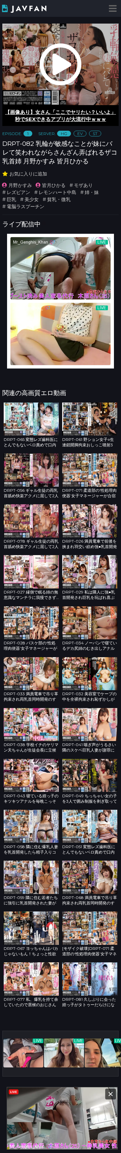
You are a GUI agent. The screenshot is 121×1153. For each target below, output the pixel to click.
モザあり (83, 185)
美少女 (32, 199)
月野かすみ (20, 185)
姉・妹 (92, 192)
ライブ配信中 (21, 224)
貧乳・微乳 (59, 199)
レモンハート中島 (57, 192)
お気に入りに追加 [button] (28, 174)
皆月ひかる (54, 185)
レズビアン (18, 192)
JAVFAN (30, 8)
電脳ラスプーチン (25, 206)
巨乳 (11, 199)
